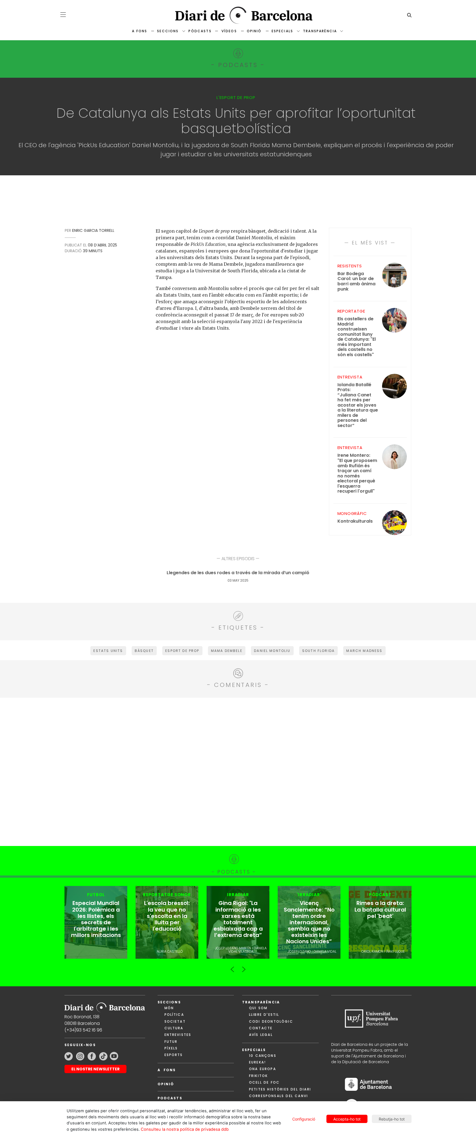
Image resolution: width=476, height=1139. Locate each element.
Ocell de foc (264, 1082)
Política (174, 1014)
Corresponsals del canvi (278, 1096)
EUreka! (257, 1062)
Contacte (260, 1028)
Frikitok (258, 1075)
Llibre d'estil (264, 1014)
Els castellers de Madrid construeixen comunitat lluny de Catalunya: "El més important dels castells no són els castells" (356, 336)
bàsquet (144, 650)
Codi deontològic (271, 1021)
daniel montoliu (272, 650)
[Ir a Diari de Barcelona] (104, 1006)
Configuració (303, 1119)
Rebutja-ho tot (392, 1119)
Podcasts (170, 1098)
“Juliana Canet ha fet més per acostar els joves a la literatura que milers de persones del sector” (357, 405)
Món (169, 1008)
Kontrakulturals (355, 521)
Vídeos (229, 31)
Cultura (173, 1028)
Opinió (254, 31)
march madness (364, 650)
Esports (173, 1054)
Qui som (258, 1008)
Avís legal (261, 1034)
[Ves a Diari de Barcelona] (238, 15)
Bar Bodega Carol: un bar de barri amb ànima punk (356, 281)
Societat (175, 1021)
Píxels (171, 1048)
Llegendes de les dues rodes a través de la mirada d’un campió (238, 573)
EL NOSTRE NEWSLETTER (95, 1069)
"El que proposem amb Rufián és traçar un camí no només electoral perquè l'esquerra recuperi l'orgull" (357, 473)
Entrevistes (177, 1034)
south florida (318, 650)
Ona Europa (262, 1069)
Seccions (167, 31)
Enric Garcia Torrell (93, 230)
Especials (282, 31)
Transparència (320, 31)
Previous (232, 967)
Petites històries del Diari (280, 1089)
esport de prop (182, 650)
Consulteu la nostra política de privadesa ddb (185, 1129)
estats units (108, 650)
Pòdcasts (199, 31)
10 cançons (262, 1055)
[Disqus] (238, 771)
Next (243, 967)
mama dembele (226, 650)
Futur (171, 1041)
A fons (139, 31)
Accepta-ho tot (347, 1119)
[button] (63, 14)
